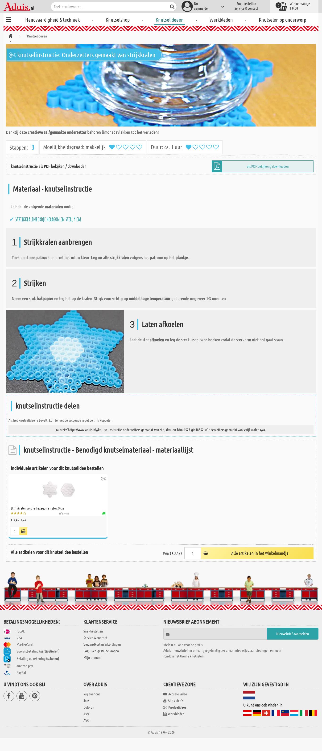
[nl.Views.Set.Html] (103, 478)
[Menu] (8, 19)
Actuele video (177, 694)
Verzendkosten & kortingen (102, 644)
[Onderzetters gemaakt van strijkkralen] (161, 85)
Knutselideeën (170, 19)
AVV (86, 713)
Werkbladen (221, 19)
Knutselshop (118, 19)
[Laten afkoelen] (65, 351)
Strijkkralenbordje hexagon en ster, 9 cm (48, 219)
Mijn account (92, 657)
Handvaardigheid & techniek (52, 19)
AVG (86, 720)
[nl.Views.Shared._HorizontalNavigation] (10, 37)
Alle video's (175, 700)
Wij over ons (91, 694)
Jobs (86, 700)
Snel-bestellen (246, 3)
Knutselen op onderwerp (282, 19)
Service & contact (246, 8)
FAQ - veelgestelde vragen (101, 651)
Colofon (88, 707)
